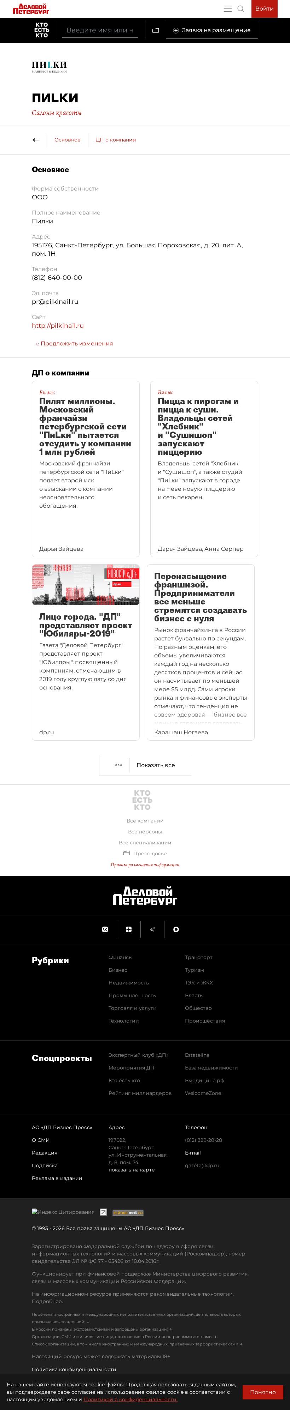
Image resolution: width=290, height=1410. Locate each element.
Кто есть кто (124, 1080)
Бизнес (118, 970)
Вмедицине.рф (204, 1080)
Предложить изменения (76, 343)
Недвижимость (129, 983)
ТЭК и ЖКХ (199, 983)
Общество (198, 1008)
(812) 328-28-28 (203, 1140)
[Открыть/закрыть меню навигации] (228, 9)
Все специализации (145, 842)
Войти (264, 8)
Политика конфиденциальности (74, 1369)
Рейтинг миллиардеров (140, 1093)
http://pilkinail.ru (58, 326)
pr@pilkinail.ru (55, 302)
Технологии (124, 1021)
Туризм (194, 970)
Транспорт (199, 957)
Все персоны (145, 831)
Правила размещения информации (145, 864)
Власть (194, 995)
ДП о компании (116, 140)
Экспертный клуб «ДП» (139, 1055)
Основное (67, 140)
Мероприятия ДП (132, 1068)
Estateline (197, 1055)
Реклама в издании (57, 1178)
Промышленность (132, 995)
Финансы (121, 957)
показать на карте (132, 1170)
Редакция (44, 1153)
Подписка (45, 1165)
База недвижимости (211, 1068)
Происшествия (205, 1021)
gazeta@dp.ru (202, 1165)
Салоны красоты (57, 113)
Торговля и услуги (133, 1008)
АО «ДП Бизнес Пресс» (62, 1127)
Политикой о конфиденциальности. (130, 1399)
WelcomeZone (203, 1093)
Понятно (263, 1392)
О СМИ (41, 1140)
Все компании (145, 821)
